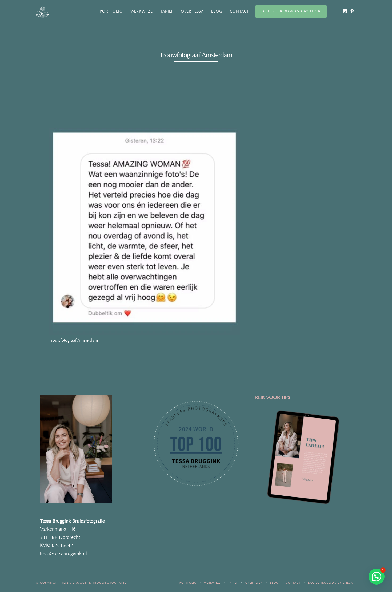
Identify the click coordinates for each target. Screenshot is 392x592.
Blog (216, 11)
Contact (239, 11)
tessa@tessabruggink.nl (63, 554)
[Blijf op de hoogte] (345, 11)
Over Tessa (192, 11)
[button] (377, 577)
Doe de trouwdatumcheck (291, 11)
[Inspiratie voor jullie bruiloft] (352, 11)
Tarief (166, 11)
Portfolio (111, 11)
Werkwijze (141, 11)
